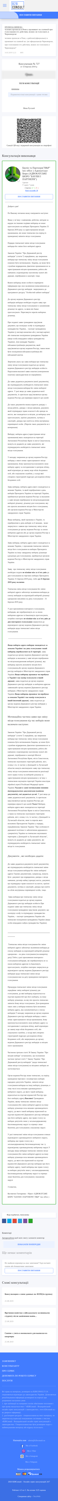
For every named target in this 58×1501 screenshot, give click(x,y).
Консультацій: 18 (31, 191)
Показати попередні (29, 1244)
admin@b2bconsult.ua (36, 1440)
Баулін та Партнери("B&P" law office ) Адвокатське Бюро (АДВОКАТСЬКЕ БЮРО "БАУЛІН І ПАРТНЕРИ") (36, 173)
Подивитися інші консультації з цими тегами (29, 95)
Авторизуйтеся (8, 1238)
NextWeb (36, 1496)
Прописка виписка (13, 27)
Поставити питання (29, 197)
